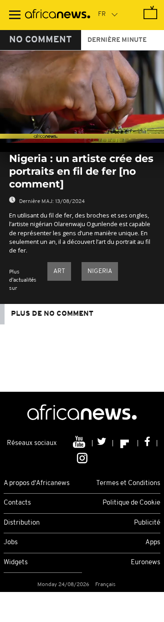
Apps (152, 542)
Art (59, 271)
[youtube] (79, 443)
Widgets (16, 562)
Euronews (145, 562)
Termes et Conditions (128, 483)
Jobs (11, 542)
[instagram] (82, 457)
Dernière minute (117, 40)
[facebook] (147, 443)
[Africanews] (57, 15)
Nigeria (99, 271)
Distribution (22, 523)
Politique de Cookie (131, 503)
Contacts (17, 503)
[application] (82, 97)
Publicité (147, 523)
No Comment (40, 40)
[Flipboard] (125, 443)
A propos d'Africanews (37, 483)
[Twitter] (102, 443)
